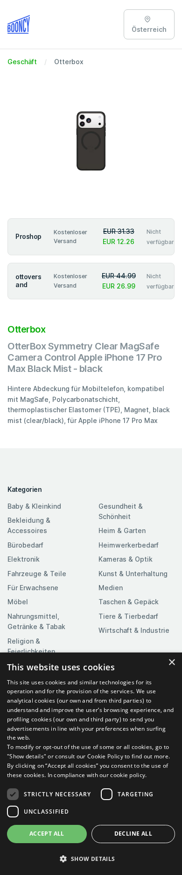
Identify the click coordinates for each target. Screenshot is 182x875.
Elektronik (23, 559)
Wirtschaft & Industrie (133, 630)
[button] (91, 858)
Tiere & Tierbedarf (128, 616)
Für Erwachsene (32, 588)
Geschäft (22, 62)
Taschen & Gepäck (128, 602)
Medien (110, 588)
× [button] (171, 662)
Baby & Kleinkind (34, 506)
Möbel (17, 602)
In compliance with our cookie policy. (97, 775)
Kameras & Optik (125, 559)
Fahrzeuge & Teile (36, 574)
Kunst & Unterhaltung (133, 574)
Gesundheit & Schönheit (120, 511)
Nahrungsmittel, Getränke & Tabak (36, 621)
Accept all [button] (46, 834)
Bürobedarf (25, 545)
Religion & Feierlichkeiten (31, 646)
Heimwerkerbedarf (128, 545)
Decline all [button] (133, 834)
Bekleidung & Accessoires (28, 525)
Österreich (149, 29)
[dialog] (91, 764)
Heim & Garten (122, 530)
